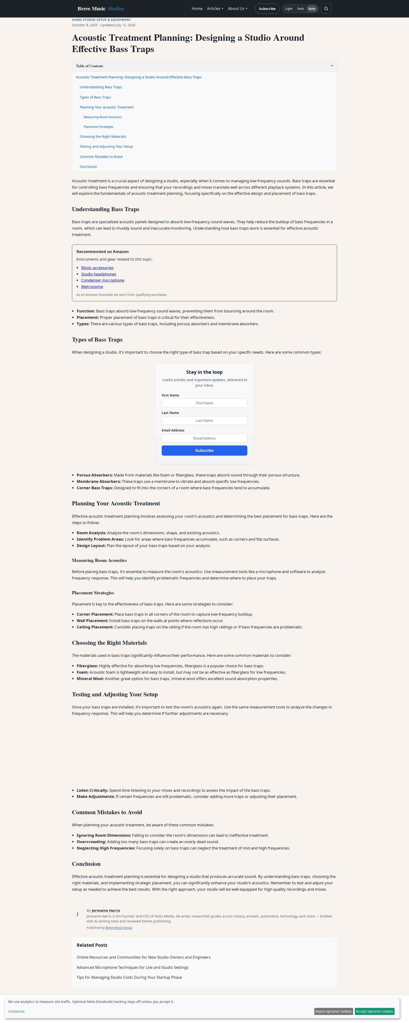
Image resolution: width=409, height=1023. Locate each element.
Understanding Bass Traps (101, 87)
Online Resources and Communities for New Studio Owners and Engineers (144, 957)
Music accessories (97, 267)
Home (197, 8)
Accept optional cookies (374, 1011)
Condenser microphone (102, 280)
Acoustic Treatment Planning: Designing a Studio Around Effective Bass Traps (138, 77)
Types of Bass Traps (95, 97)
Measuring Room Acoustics (103, 117)
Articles (213, 8)
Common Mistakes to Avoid (101, 156)
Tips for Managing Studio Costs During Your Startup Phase (129, 977)
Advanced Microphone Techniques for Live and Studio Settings (133, 967)
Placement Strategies (98, 127)
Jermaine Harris (106, 910)
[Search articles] (326, 8)
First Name (170, 395)
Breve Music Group (119, 927)
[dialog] (202, 1007)
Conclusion (88, 166)
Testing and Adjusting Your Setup (106, 146)
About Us (236, 8)
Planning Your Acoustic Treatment (106, 107)
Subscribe (267, 8)
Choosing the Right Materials (103, 136)
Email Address (173, 430)
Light (289, 8)
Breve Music (101, 8)
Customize (16, 1011)
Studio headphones (98, 274)
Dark (300, 8)
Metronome (92, 286)
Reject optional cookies (334, 1011)
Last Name (170, 412)
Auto (312, 8)
